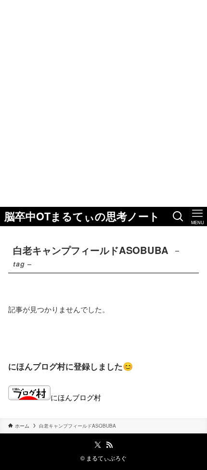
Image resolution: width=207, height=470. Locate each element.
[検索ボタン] (178, 216)
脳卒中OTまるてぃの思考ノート (82, 216)
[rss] (109, 445)
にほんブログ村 (76, 397)
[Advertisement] (103, 103)
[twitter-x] (97, 445)
